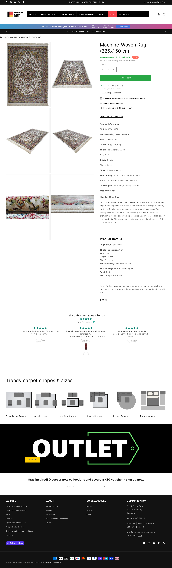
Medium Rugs (67, 416)
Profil (88, 515)
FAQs (8, 515)
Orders (89, 506)
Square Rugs (93, 416)
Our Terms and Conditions (57, 519)
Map (140, 535)
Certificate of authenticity (111, 116)
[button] (153, 14)
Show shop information (111, 93)
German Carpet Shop (19, 562)
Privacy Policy (52, 506)
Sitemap (9, 535)
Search (9, 519)
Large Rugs (39, 416)
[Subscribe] (104, 486)
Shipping (115, 61)
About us (50, 523)
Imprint (49, 510)
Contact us (50, 515)
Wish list (89, 510)
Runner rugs (146, 416)
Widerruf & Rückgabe (15, 527)
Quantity (103, 65)
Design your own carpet (16, 510)
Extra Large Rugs (15, 416)
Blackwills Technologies (53, 562)
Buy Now (32, 460)
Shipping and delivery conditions (19, 531)
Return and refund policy (16, 523)
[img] (86, 319)
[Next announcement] (165, 31)
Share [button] (104, 300)
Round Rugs (119, 416)
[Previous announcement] (6, 31)
